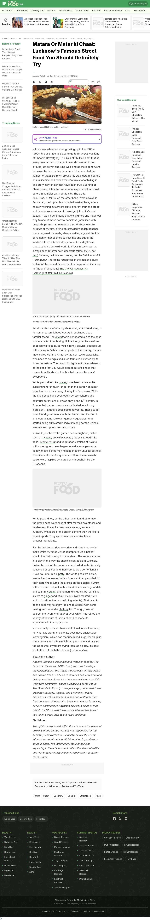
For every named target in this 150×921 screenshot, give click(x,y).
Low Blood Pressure (9, 859)
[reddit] (51, 81)
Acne (31, 872)
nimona (46, 437)
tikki (35, 255)
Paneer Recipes (62, 847)
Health (7, 832)
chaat (58, 337)
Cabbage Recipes (58, 872)
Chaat (46, 796)
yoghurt (51, 591)
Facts (128, 10)
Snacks (71, 796)
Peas (98, 796)
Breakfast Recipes (113, 859)
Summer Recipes (83, 839)
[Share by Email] (93, 81)
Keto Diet (8, 847)
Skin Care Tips (86, 860)
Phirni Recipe (85, 879)
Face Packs (35, 862)
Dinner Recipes (61, 837)
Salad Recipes (61, 842)
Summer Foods (86, 845)
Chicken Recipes (112, 837)
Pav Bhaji (131, 859)
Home (4, 38)
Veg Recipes (59, 832)
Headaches (10, 875)
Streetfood (85, 796)
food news (54, 782)
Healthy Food (10, 865)
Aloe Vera (34, 837)
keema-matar (48, 442)
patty (61, 574)
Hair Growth (35, 847)
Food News (22, 10)
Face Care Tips (86, 865)
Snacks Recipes (62, 887)
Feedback (75, 911)
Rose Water (35, 842)
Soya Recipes (61, 860)
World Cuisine (65, 10)
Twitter (65, 786)
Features (7, 11)
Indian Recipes (111, 832)
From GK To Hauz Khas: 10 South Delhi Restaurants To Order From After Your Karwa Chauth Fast (138, 186)
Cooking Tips (26, 819)
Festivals (96, 10)
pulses (62, 382)
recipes (82, 782)
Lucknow (40, 149)
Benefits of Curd (87, 855)
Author (87, 911)
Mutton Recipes (111, 845)
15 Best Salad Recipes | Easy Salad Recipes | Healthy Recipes (138, 159)
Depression (10, 852)
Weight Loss (9, 819)
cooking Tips (37, 10)
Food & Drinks (82, 10)
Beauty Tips (35, 867)
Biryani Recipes (131, 845)
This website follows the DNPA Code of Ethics (75, 900)
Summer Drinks (86, 850)
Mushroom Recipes (59, 854)
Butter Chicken (111, 852)
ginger (48, 596)
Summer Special (87, 832)
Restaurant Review (113, 10)
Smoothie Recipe (83, 872)
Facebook (40, 786)
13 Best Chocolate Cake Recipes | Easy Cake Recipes (137, 136)
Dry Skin (33, 852)
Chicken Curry (132, 837)
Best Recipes (140, 10)
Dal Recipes (60, 865)
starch (67, 531)
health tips (67, 782)
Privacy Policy (48, 911)
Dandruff (33, 857)
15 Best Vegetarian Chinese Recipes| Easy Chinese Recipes (138, 212)
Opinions (51, 10)
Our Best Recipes (126, 100)
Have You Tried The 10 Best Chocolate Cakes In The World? (138, 113)
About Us (62, 911)
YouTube (78, 786)
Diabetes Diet (10, 842)
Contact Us (99, 911)
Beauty (32, 832)
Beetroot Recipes (58, 881)
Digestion (8, 870)
